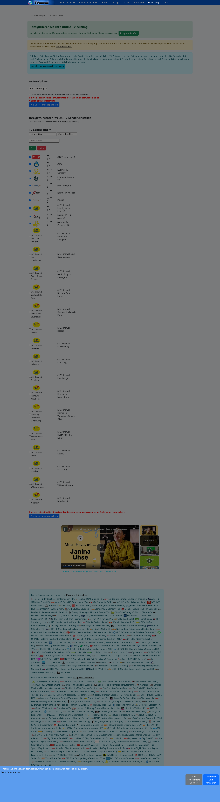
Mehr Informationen (11, 772)
